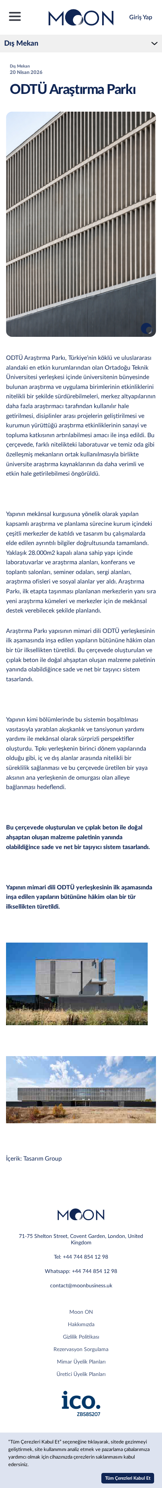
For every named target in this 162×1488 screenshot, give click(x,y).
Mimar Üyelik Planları (81, 1362)
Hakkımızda (81, 1324)
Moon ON (81, 1312)
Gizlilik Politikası (81, 1337)
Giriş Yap (140, 17)
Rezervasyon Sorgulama (81, 1349)
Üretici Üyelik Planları (81, 1374)
